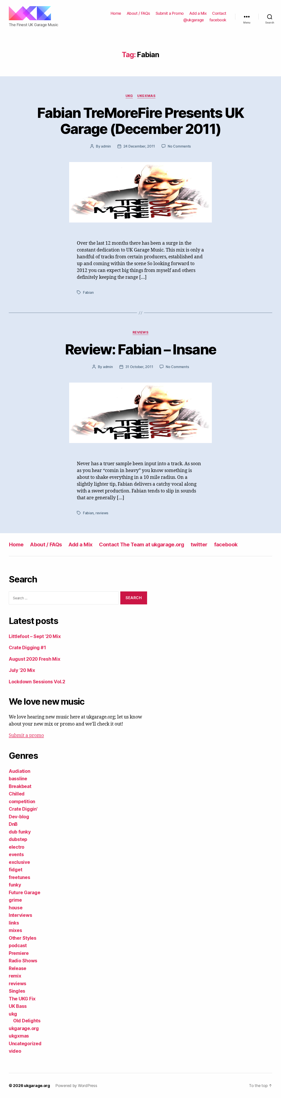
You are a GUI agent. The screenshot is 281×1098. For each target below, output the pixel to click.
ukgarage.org (24, 1028)
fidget (15, 869)
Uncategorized (25, 1043)
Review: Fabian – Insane (140, 349)
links (14, 923)
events (16, 854)
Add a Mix (198, 13)
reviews (141, 332)
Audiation (19, 771)
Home (116, 13)
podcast (18, 945)
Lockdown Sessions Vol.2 (37, 681)
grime (15, 900)
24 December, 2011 (139, 146)
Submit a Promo (170, 13)
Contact (219, 13)
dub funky (20, 832)
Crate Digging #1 (27, 647)
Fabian (88, 292)
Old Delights (27, 1020)
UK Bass (18, 1006)
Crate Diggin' (23, 809)
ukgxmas (146, 96)
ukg (129, 96)
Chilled (17, 794)
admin (106, 146)
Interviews (20, 915)
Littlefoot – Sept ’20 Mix (35, 636)
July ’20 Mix (22, 670)
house (16, 907)
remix (15, 976)
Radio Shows (23, 960)
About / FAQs (138, 13)
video (15, 1051)
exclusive (19, 862)
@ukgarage (193, 20)
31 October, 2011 (139, 367)
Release (17, 968)
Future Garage (24, 892)
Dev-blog (19, 816)
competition (22, 801)
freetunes (19, 877)
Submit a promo (26, 736)
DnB (13, 824)
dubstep (18, 839)
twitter (199, 544)
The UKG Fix (22, 998)
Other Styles (22, 938)
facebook (217, 20)
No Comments (179, 146)
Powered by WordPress (76, 1085)
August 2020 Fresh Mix (34, 659)
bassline (18, 778)
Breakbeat (20, 786)
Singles (17, 991)
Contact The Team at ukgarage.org (141, 544)
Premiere (19, 953)
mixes (15, 930)
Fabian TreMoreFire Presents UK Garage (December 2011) (140, 120)
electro (16, 847)
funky (15, 885)
